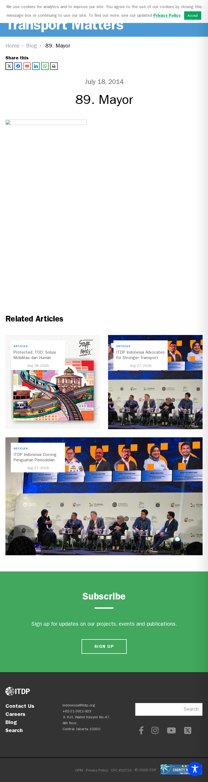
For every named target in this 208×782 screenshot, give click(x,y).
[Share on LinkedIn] (36, 66)
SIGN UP (104, 646)
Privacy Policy (97, 770)
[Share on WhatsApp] (45, 66)
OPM (79, 770)
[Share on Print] (54, 66)
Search (14, 730)
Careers (15, 714)
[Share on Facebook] (18, 66)
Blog (31, 46)
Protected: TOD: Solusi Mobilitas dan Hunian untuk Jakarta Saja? (35, 357)
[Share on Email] (27, 66)
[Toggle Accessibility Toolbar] (195, 769)
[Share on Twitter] (9, 66)
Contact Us (19, 706)
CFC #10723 (121, 770)
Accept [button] (192, 15)
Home (12, 46)
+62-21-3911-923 (77, 711)
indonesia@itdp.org (79, 705)
